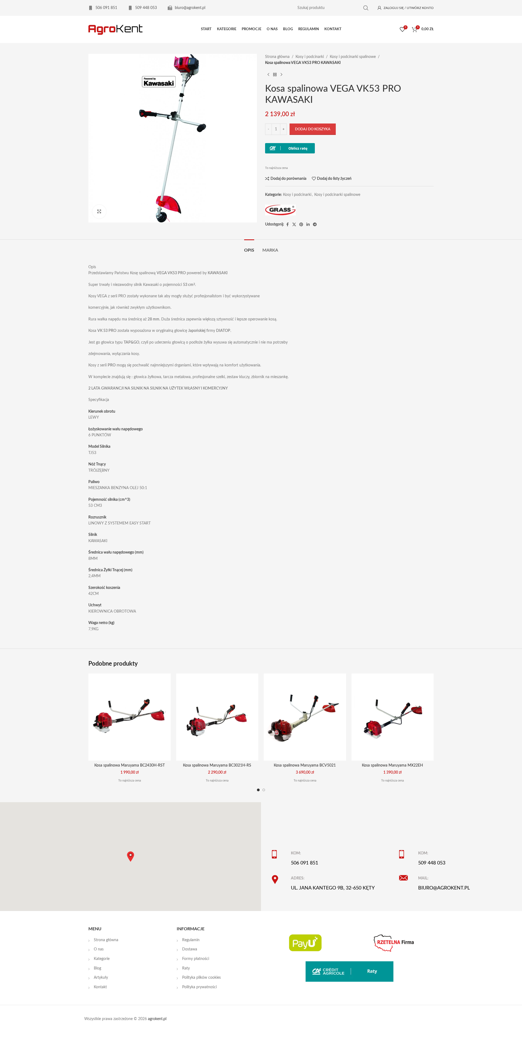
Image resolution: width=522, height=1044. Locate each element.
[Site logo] (115, 29)
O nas (99, 949)
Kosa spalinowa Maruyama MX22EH (392, 765)
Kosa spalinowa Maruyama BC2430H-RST (129, 765)
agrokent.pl (157, 1019)
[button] (130, 856)
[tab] (249, 247)
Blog (97, 968)
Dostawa (189, 949)
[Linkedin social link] (308, 224)
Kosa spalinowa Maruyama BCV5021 (305, 765)
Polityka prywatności (199, 987)
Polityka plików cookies (201, 978)
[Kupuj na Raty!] (290, 148)
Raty (186, 968)
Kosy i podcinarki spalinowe (353, 57)
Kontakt (100, 987)
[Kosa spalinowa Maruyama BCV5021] (304, 717)
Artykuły (101, 978)
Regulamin (191, 940)
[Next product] (281, 75)
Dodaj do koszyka (312, 129)
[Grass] (280, 210)
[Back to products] (275, 75)
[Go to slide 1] (258, 790)
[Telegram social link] (314, 224)
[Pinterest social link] (301, 224)
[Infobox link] (102, 7)
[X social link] (294, 224)
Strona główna (277, 57)
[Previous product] (268, 75)
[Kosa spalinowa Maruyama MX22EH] (392, 717)
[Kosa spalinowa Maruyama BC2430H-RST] (129, 717)
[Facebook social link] (287, 224)
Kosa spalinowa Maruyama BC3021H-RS (217, 765)
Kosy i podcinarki (310, 57)
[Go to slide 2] (263, 790)
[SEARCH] (366, 8)
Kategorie (102, 959)
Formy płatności (195, 959)
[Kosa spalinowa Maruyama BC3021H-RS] (217, 717)
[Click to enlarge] (99, 211)
